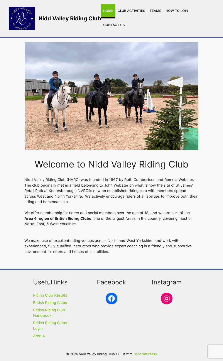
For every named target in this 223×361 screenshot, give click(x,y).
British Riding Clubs (50, 302)
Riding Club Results (50, 295)
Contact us (114, 25)
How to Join (177, 11)
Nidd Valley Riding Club (70, 18)
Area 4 (39, 336)
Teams (155, 11)
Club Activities (131, 11)
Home (108, 11)
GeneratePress (145, 354)
